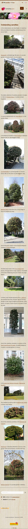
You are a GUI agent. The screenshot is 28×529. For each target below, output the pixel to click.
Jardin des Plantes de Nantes (11, 383)
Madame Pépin (4, 209)
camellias (7, 2)
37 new (13, 499)
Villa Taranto (18, 135)
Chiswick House (10, 97)
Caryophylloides (5, 171)
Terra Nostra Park (19, 268)
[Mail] (22, 2)
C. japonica (23, 297)
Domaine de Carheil (22, 402)
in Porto (8, 247)
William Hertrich (5, 484)
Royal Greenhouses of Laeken (8, 345)
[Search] (26, 9)
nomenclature (15, 497)
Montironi (3, 446)
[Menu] (22, 8)
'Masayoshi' (4, 55)
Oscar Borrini (19, 116)
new (13, 2)
